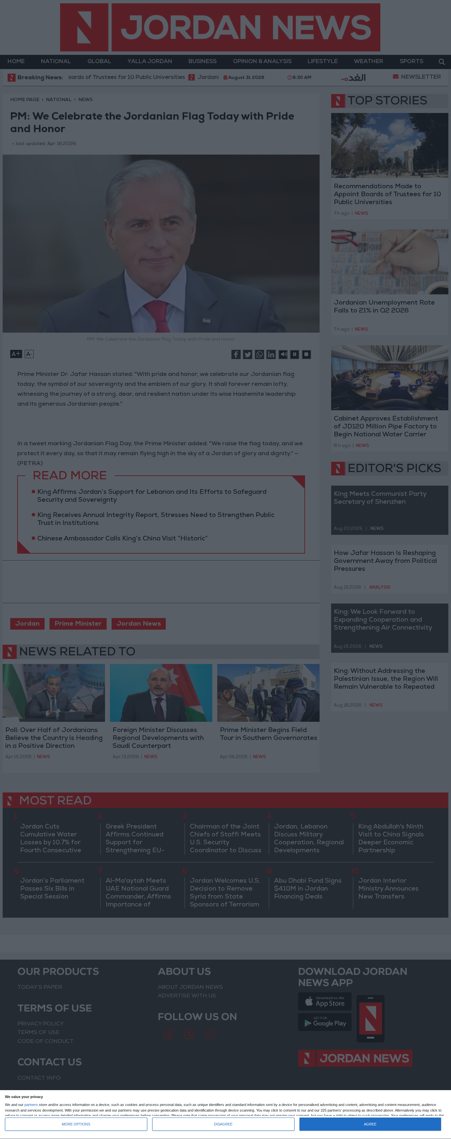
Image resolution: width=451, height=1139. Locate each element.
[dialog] (225, 1114)
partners (31, 1105)
